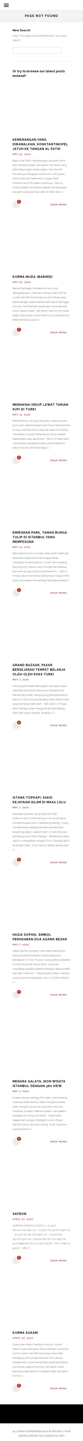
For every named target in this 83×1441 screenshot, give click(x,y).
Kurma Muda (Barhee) (33, 277)
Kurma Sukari (25, 1333)
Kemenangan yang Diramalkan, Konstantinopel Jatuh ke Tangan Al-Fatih (40, 144)
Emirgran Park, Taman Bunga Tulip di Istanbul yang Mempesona (40, 537)
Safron (19, 1214)
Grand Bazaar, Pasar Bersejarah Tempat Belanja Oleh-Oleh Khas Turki (39, 669)
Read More (59, 204)
